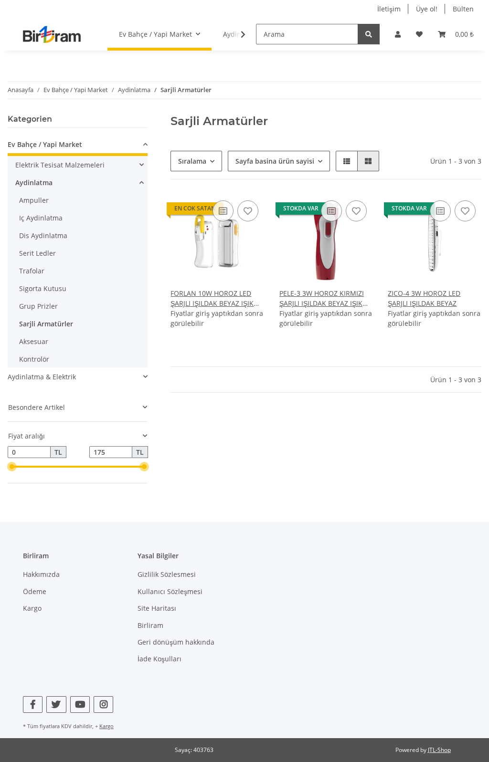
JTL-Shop (439, 750)
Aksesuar (33, 341)
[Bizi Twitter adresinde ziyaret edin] (56, 704)
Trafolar (31, 270)
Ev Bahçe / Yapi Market (45, 144)
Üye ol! (426, 8)
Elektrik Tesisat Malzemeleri (60, 164)
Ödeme (34, 591)
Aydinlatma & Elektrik (42, 376)
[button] (397, 34)
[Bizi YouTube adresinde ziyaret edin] (80, 704)
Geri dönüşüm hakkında (176, 642)
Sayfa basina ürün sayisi (274, 161)
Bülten (463, 8)
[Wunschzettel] (419, 34)
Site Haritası (157, 608)
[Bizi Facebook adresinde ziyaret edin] (33, 704)
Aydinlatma (34, 182)
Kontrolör (34, 359)
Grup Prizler (38, 306)
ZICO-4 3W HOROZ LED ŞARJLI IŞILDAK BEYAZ (424, 298)
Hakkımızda (41, 574)
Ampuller (34, 200)
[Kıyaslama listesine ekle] (223, 210)
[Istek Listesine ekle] (247, 210)
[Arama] (369, 34)
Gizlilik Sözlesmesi (167, 574)
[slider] (11, 466)
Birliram (150, 625)
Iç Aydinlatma (41, 217)
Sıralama (192, 161)
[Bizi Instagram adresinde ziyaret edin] (103, 704)
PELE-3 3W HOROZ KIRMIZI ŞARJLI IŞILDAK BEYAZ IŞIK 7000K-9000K (321, 298)
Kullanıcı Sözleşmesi (170, 591)
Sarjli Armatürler (46, 323)
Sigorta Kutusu (42, 288)
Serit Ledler (37, 253)
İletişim (389, 8)
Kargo (32, 608)
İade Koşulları (159, 658)
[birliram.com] (52, 34)
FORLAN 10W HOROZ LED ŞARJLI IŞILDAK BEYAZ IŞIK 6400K (212, 298)
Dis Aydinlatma (43, 235)
